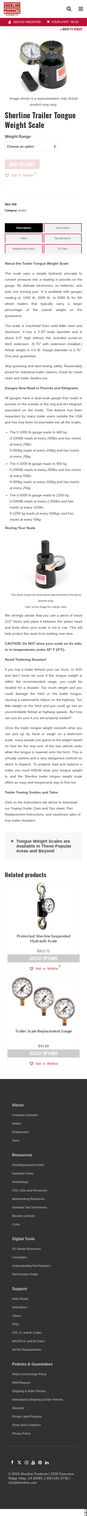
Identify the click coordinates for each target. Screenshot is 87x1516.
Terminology (20, 1182)
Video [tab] (24, 238)
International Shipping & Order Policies (37, 1399)
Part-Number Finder (25, 1274)
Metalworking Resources (28, 1199)
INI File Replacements (26, 1349)
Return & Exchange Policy (29, 1374)
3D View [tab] (62, 248)
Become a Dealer (23, 1216)
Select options (43, 958)
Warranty (18, 1408)
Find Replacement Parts (28, 1165)
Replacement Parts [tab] (24, 248)
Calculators (19, 1257)
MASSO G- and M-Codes (28, 1341)
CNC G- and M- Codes (27, 1332)
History (16, 1123)
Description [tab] (23, 227)
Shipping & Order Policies (29, 1391)
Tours (15, 1140)
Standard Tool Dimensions (29, 1207)
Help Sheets (20, 1299)
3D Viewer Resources (26, 1249)
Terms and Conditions (26, 1425)
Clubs (16, 1224)
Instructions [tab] (63, 227)
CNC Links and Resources (29, 1190)
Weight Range (18, 137)
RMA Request (21, 1382)
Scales (78, 29)
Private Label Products (27, 1416)
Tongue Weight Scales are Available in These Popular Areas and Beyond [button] (43, 846)
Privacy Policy (21, 1433)
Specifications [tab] (63, 238)
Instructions (19, 1307)
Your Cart (65, 22)
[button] (19, 175)
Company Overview (25, 1115)
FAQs (15, 1324)
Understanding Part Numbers (31, 1266)
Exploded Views (22, 1173)
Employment (20, 1132)
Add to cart (22, 164)
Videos (16, 1316)
